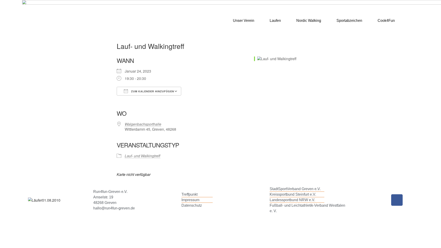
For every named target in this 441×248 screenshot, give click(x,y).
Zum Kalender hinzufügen (152, 91)
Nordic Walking (308, 21)
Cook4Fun (386, 21)
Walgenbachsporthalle (143, 124)
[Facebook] (397, 200)
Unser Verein (243, 21)
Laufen (275, 21)
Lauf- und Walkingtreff (142, 155)
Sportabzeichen (349, 21)
